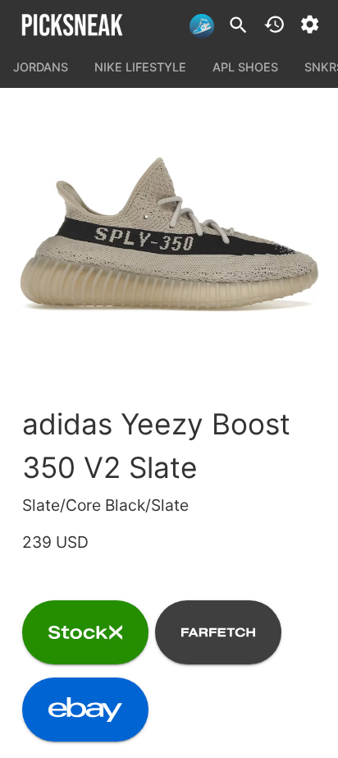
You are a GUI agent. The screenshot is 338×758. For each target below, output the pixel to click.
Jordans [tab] (40, 67)
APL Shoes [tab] (245, 67)
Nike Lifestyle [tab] (140, 67)
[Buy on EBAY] (85, 710)
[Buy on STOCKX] (85, 632)
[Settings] (309, 24)
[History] (274, 24)
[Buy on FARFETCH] (218, 632)
